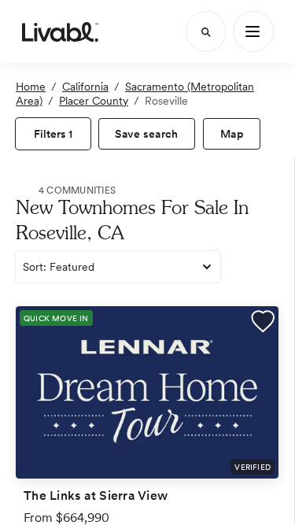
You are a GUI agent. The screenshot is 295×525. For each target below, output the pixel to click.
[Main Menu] (253, 31)
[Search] (206, 31)
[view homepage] (60, 31)
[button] (263, 323)
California (85, 86)
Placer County (93, 100)
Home (31, 86)
